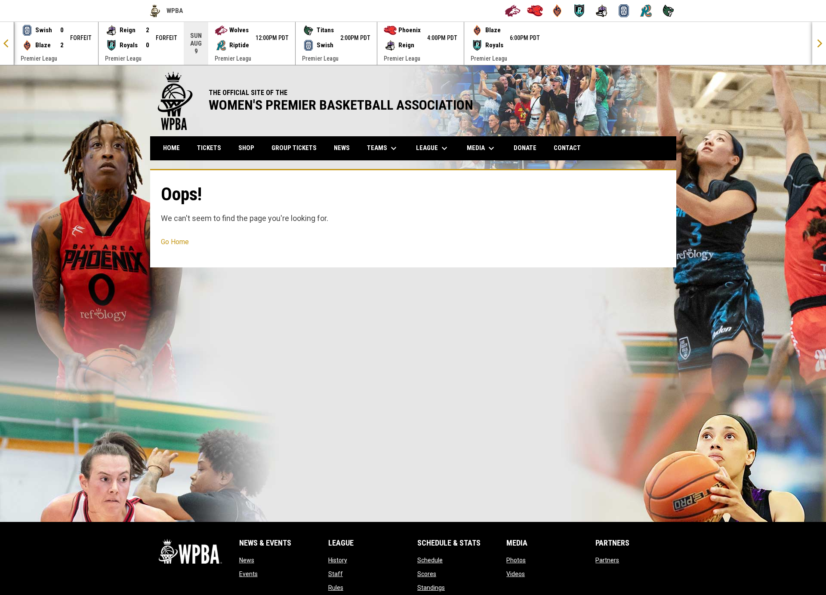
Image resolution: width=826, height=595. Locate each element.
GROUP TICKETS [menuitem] (297, 148)
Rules (335, 587)
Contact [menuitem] (567, 148)
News (246, 560)
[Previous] (7, 43)
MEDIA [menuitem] (481, 148)
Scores (426, 573)
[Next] (819, 43)
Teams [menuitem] (383, 148)
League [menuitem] (433, 148)
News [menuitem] (342, 148)
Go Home (175, 242)
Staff (335, 573)
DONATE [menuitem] (528, 148)
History (337, 560)
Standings (431, 587)
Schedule (430, 560)
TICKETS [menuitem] (209, 148)
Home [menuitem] (171, 148)
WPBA (166, 12)
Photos (516, 560)
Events (248, 573)
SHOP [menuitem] (249, 148)
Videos (515, 573)
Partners (607, 560)
